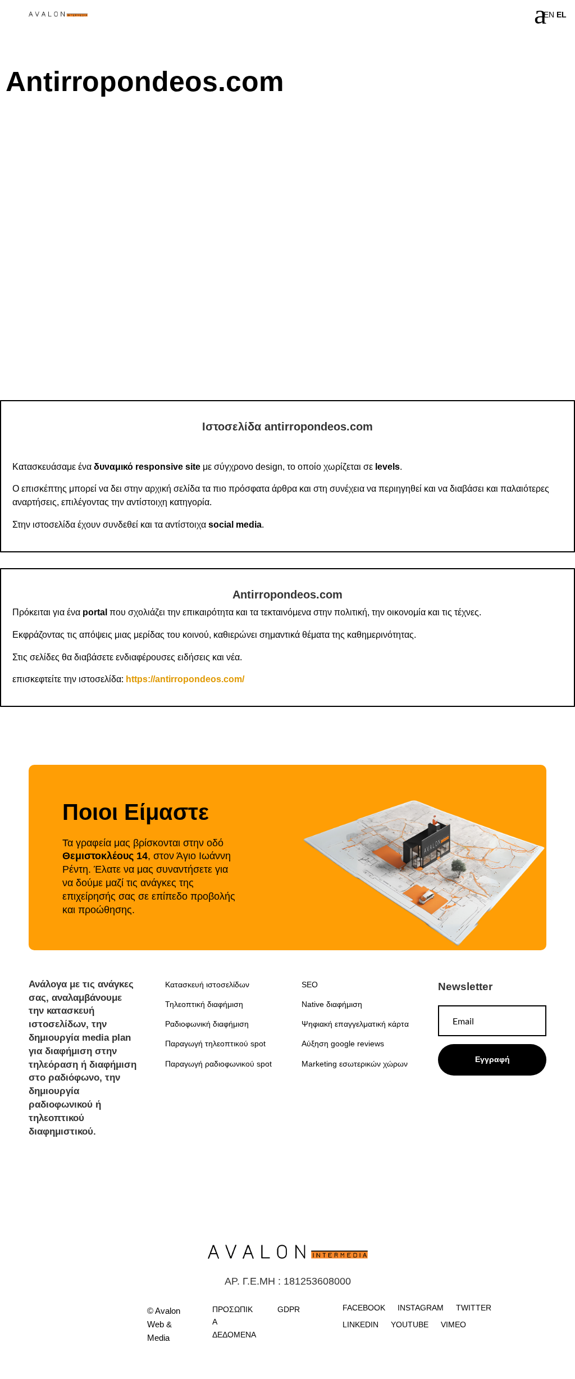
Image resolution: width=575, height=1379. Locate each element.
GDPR (288, 1309)
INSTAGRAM (421, 1308)
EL (561, 14)
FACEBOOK (364, 1308)
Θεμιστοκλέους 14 (105, 855)
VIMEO (453, 1325)
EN (549, 14)
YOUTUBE (409, 1325)
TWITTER (473, 1308)
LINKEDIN (360, 1325)
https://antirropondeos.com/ (185, 679)
